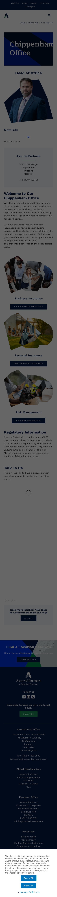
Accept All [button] (28, 878)
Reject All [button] (28, 885)
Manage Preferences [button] (30, 892)
